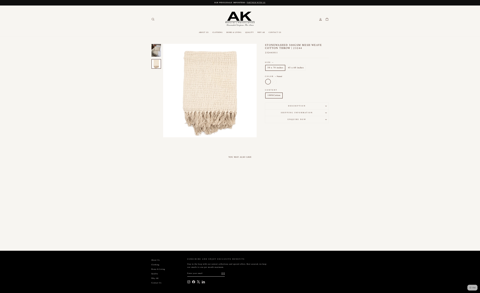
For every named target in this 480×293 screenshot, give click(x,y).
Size (269, 62)
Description (297, 106)
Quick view (172, 225)
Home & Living (234, 32)
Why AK (261, 32)
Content (271, 90)
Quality (249, 32)
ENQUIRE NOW (297, 119)
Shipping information (297, 112)
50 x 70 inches (275, 68)
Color (273, 76)
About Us (204, 32)
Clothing (217, 32)
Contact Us (275, 32)
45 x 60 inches (296, 68)
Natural (268, 81)
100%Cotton (273, 95)
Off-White (274, 81)
